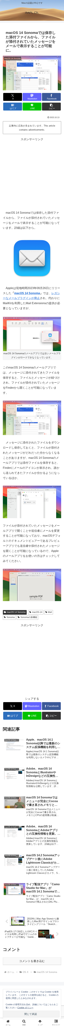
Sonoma (11, 617)
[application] (32, 502)
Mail (50, 612)
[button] (51, 107)
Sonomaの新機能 (28, 617)
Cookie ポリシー (25, 1007)
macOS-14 (37, 612)
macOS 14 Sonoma (27, 293)
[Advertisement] (32, 173)
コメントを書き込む (32, 961)
